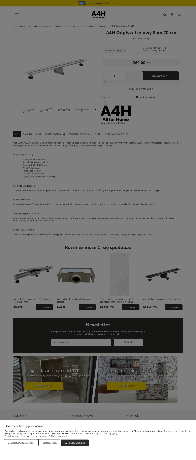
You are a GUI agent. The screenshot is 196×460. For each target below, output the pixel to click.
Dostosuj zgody (50, 442)
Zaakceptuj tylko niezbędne (21, 442)
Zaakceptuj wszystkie (75, 442)
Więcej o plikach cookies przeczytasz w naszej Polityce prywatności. (37, 436)
